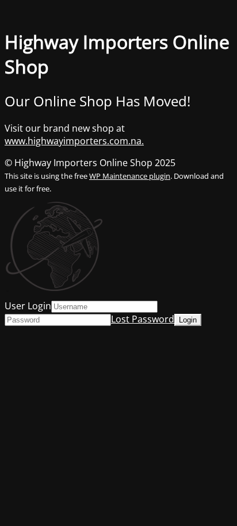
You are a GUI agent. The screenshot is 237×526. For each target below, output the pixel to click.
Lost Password (142, 319)
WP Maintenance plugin (129, 176)
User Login (28, 306)
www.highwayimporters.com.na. (74, 141)
